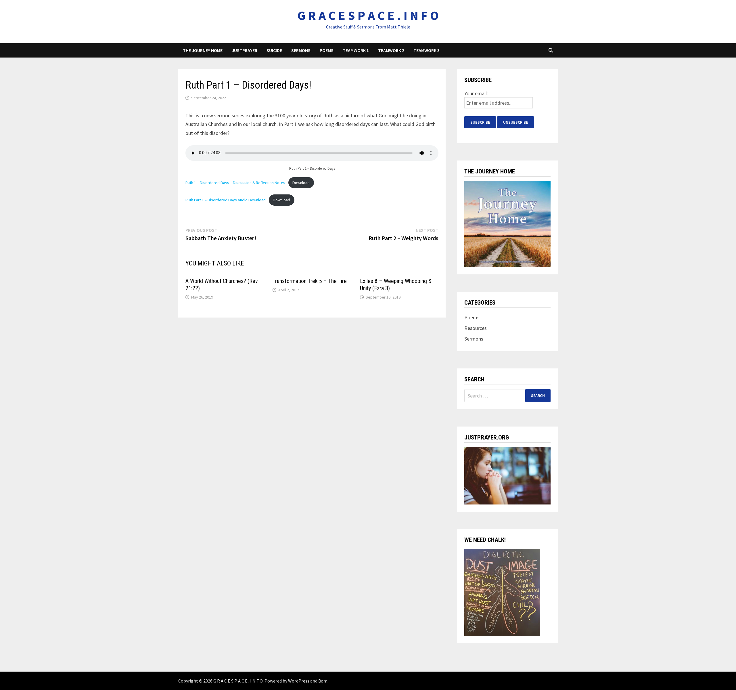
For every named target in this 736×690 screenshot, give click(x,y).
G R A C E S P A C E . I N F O (368, 15)
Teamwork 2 (391, 50)
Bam (322, 681)
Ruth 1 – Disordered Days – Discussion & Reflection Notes (235, 182)
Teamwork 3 (426, 50)
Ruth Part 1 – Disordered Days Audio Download (225, 199)
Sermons (300, 50)
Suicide (274, 50)
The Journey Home (203, 50)
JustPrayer (244, 50)
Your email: (476, 93)
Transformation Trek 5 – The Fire (310, 281)
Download (301, 182)
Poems (327, 50)
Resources (475, 328)
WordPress (298, 681)
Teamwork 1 (356, 50)
